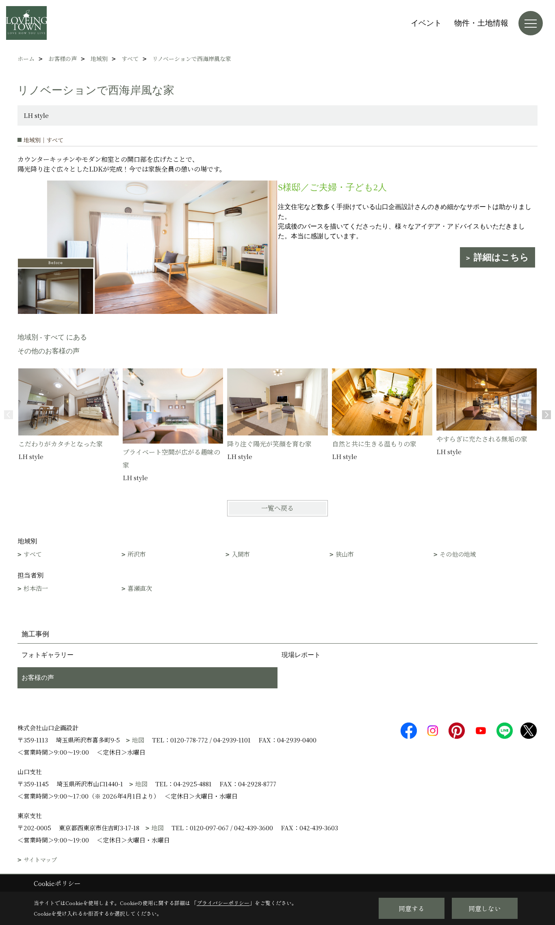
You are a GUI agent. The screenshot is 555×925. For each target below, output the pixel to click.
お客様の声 (38, 677)
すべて (33, 554)
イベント (426, 23)
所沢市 (137, 554)
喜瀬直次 (140, 588)
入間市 (241, 554)
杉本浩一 (36, 588)
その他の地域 (458, 554)
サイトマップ (40, 859)
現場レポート (301, 654)
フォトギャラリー (48, 654)
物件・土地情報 (481, 23)
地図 (138, 740)
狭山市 (345, 554)
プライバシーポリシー (223, 903)
